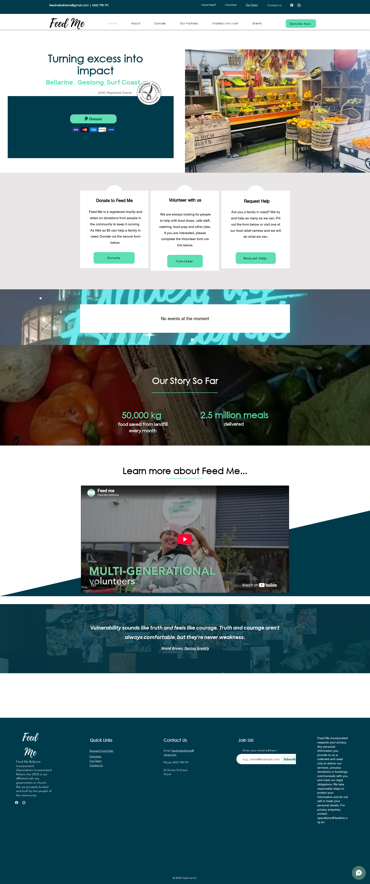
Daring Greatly (197, 648)
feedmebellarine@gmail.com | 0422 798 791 (79, 5)
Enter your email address (259, 750)
